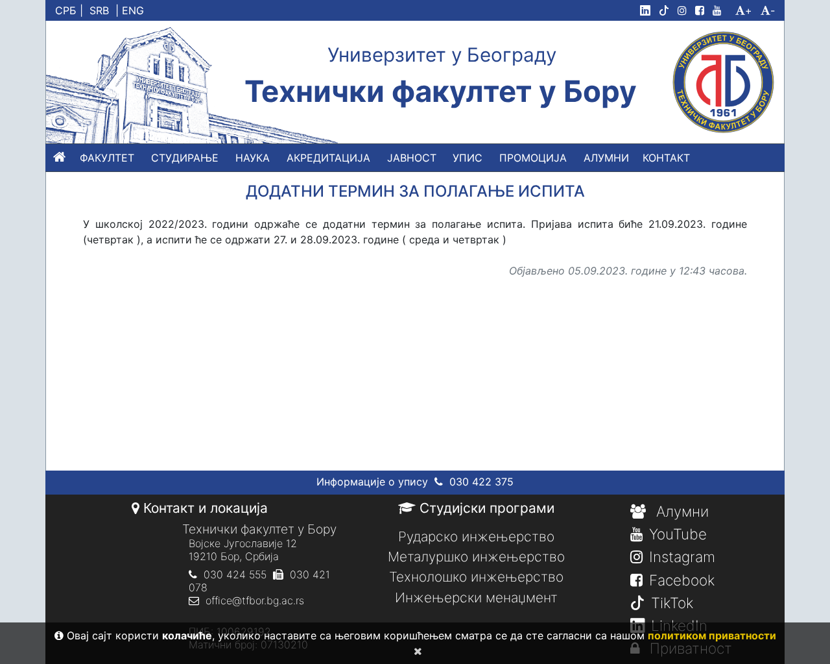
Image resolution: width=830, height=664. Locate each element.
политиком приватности (712, 635)
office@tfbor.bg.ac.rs (255, 600)
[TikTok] (666, 10)
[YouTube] (722, 10)
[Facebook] (702, 10)
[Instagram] (685, 10)
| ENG (129, 10)
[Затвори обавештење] (415, 651)
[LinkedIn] (648, 10)
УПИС (467, 157)
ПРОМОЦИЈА (533, 157)
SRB (99, 10)
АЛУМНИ (606, 157)
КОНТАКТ (666, 157)
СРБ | (69, 10)
